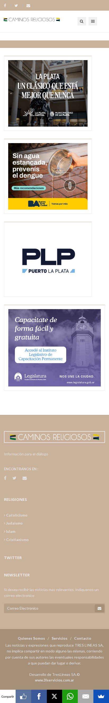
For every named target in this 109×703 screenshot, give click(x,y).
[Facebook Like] (23, 696)
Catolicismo (16, 515)
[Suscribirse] (99, 608)
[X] (54, 696)
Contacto (82, 638)
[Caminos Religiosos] (38, 21)
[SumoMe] (101, 696)
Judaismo (14, 523)
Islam (10, 531)
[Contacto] (28, 6)
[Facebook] (7, 6)
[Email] (85, 696)
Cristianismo (17, 539)
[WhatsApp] (70, 696)
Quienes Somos (31, 638)
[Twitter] (19, 6)
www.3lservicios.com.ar (54, 680)
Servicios (59, 638)
